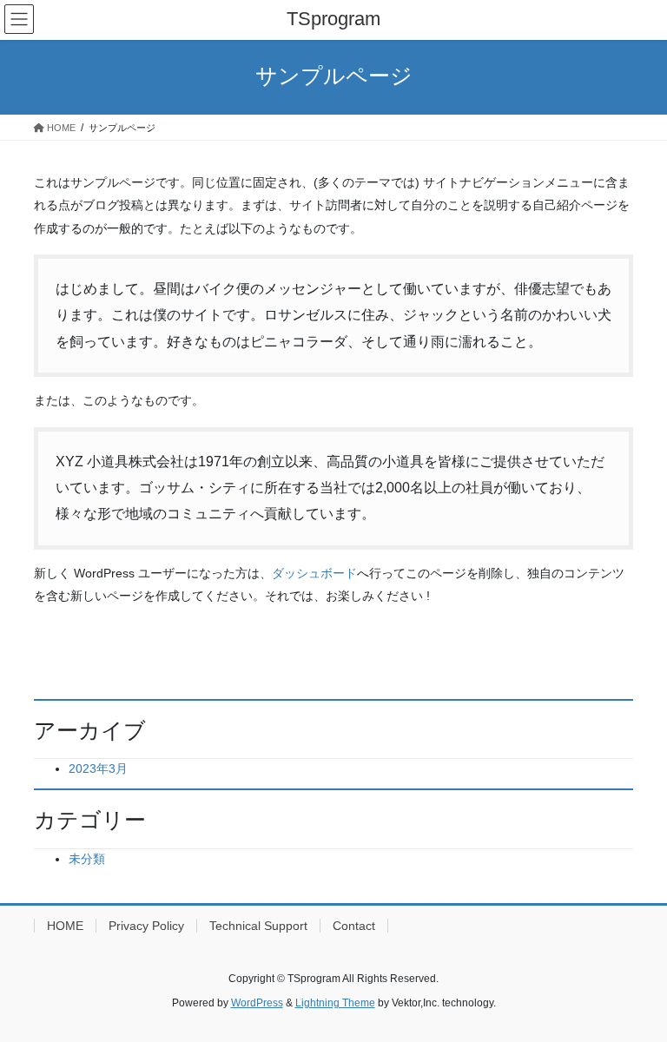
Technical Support (258, 926)
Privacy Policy (146, 926)
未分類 (87, 859)
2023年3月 (98, 768)
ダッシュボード (314, 573)
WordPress (257, 1003)
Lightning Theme (335, 1003)
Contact (354, 926)
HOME (65, 926)
